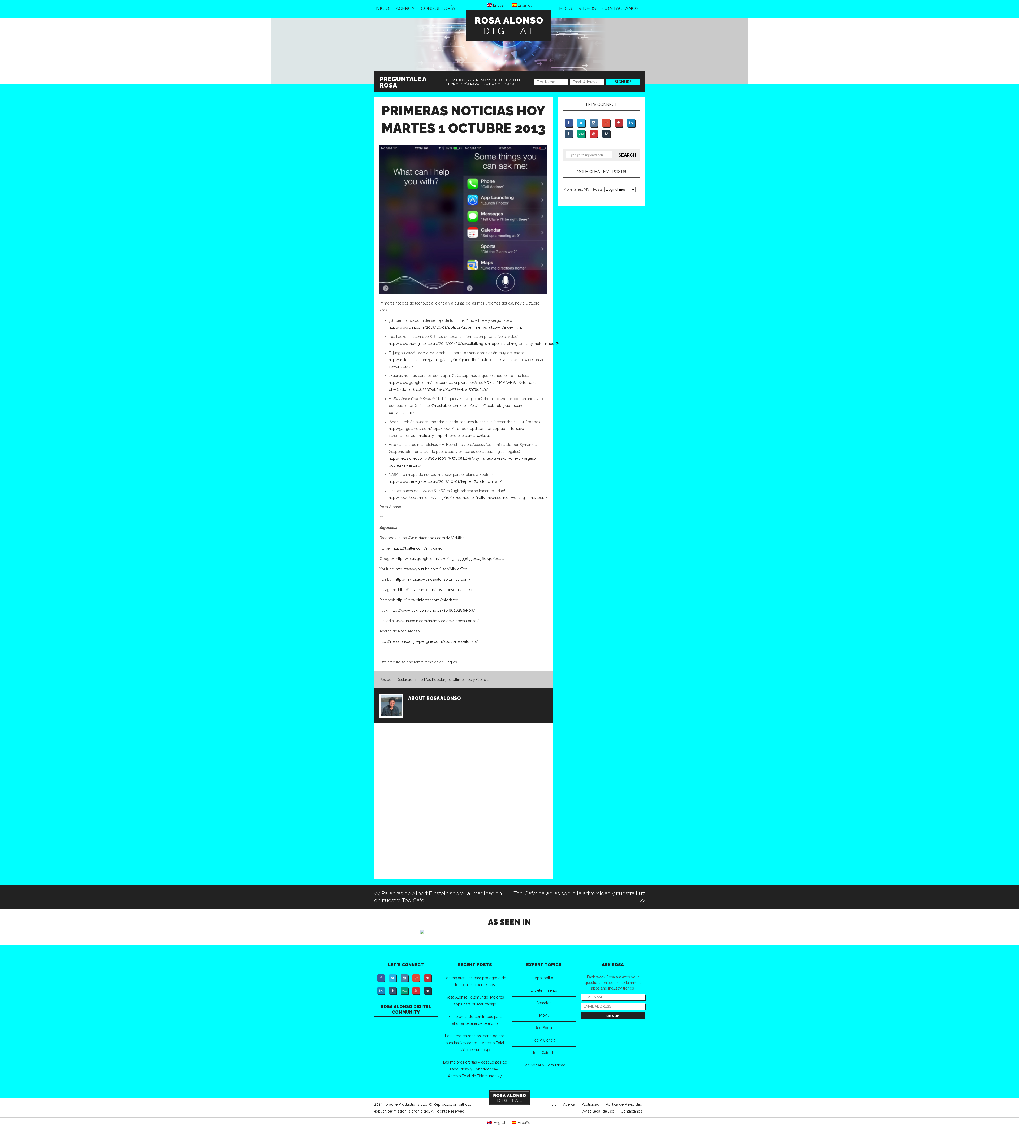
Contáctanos (620, 8)
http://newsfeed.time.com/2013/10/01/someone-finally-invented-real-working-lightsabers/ (468, 498)
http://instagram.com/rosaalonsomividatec (435, 590)
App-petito (544, 978)
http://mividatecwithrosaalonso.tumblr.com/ (433, 579)
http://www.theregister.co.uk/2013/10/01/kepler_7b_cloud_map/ (445, 481)
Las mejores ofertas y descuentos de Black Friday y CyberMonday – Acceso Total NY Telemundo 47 (475, 1069)
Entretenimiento (543, 990)
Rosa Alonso (443, 698)
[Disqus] (463, 807)
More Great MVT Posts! (583, 189)
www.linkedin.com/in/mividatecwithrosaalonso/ (437, 621)
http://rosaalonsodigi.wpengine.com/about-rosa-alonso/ (428, 641)
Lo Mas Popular (431, 680)
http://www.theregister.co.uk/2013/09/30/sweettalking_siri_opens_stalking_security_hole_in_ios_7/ (474, 343)
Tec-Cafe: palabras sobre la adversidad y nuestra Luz (579, 893)
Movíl (544, 1015)
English (499, 5)
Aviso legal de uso (598, 1111)
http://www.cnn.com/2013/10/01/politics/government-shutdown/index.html (455, 327)
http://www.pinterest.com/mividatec (426, 600)
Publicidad (590, 1104)
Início (382, 8)
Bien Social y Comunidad (543, 1065)
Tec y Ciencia (477, 680)
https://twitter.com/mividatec (418, 548)
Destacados (406, 680)
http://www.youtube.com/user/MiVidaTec (431, 569)
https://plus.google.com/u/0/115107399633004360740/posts (450, 559)
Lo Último (455, 680)
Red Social (544, 1028)
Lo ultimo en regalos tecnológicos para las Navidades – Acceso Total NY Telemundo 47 (475, 1043)
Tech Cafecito (544, 1053)
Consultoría (438, 8)
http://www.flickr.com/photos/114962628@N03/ (433, 610)
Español (524, 5)
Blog (565, 8)
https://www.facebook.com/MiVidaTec (431, 538)
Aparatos (543, 1003)
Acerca (405, 8)
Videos (587, 8)
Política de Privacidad (624, 1104)
